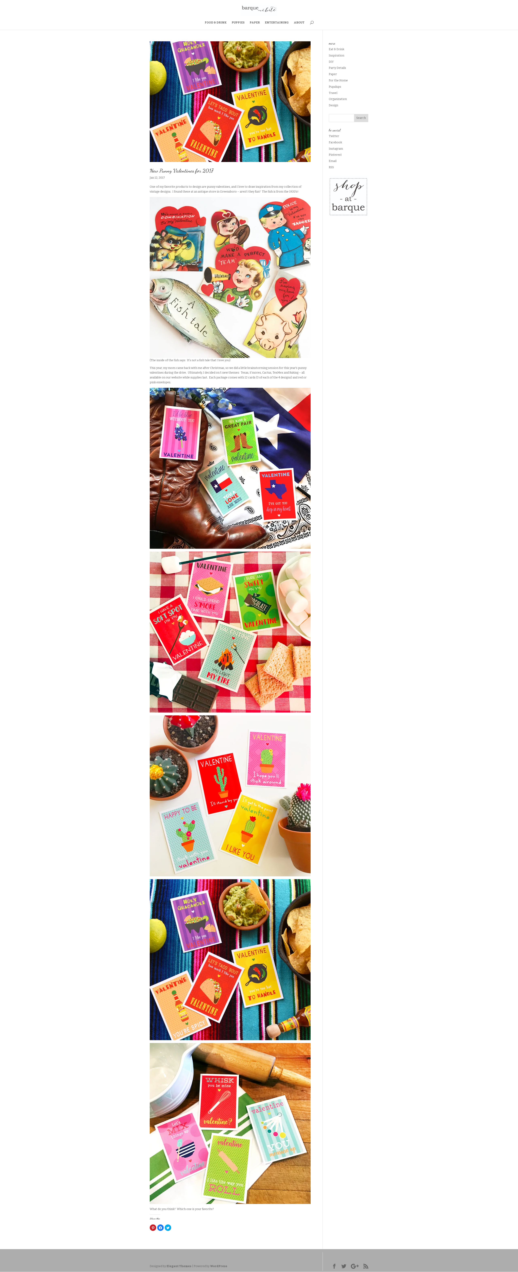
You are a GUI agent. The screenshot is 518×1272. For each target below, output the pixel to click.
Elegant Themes (179, 1266)
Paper (333, 74)
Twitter (334, 136)
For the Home (338, 80)
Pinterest (335, 155)
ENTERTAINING (277, 22)
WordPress (218, 1266)
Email (332, 161)
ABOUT (299, 22)
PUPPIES (238, 22)
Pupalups (335, 86)
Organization (338, 99)
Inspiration (336, 55)
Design (333, 105)
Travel (333, 93)
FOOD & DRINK (216, 22)
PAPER (255, 22)
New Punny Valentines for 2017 (181, 170)
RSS (331, 167)
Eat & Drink (336, 49)
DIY (331, 62)
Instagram (336, 148)
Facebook (335, 142)
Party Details (337, 68)
